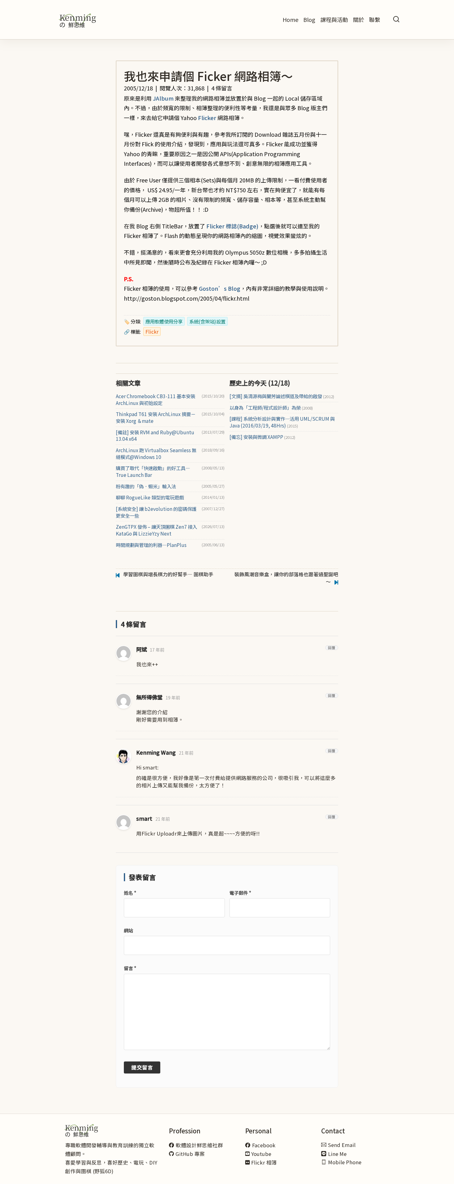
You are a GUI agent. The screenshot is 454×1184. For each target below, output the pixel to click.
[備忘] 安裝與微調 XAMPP (262, 437)
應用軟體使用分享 (164, 321)
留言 (130, 968)
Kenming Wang (156, 752)
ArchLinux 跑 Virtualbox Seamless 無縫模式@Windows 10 (156, 453)
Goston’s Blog (219, 288)
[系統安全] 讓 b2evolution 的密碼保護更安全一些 (156, 512)
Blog (309, 19)
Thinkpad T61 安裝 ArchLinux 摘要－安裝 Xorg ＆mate (155, 417)
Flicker (207, 118)
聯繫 (374, 19)
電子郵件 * (240, 893)
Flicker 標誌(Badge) (232, 226)
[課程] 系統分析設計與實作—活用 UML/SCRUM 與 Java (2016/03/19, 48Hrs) (282, 422)
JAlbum (163, 98)
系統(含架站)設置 (207, 321)
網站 (128, 930)
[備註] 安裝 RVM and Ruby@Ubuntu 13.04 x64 (155, 435)
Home (290, 19)
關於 (358, 19)
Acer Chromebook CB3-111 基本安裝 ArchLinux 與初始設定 (155, 399)
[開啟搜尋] (396, 19)
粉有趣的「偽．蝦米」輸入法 (146, 486)
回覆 (331, 647)
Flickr (151, 331)
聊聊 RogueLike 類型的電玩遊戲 (150, 497)
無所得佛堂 (149, 697)
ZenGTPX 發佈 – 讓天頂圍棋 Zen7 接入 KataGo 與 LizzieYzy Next (156, 530)
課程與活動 (334, 19)
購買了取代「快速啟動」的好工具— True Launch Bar (153, 471)
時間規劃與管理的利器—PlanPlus (151, 545)
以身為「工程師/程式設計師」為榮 (271, 407)
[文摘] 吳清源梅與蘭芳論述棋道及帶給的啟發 (281, 396)
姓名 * (130, 893)
